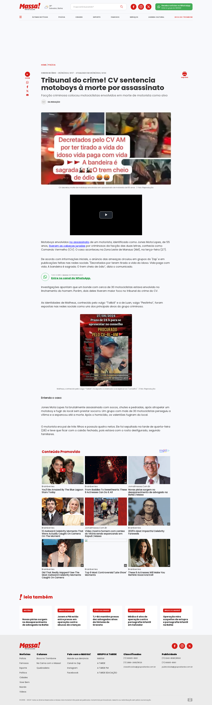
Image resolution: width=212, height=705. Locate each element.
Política (23, 672)
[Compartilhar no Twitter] (27, 91)
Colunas (42, 654)
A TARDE (101, 663)
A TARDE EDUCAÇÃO (107, 672)
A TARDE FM (103, 667)
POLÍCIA (61, 17)
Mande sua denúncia (77, 658)
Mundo (22, 687)
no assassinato (79, 242)
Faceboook (72, 672)
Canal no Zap (74, 663)
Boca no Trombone (46, 658)
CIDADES (78, 17)
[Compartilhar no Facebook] (27, 87)
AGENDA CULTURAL (156, 17)
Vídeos (22, 691)
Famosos (24, 663)
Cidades (23, 677)
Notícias (24, 654)
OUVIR (27, 78)
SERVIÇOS (134, 17)
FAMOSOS (115, 17)
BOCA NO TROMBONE (184, 17)
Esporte (23, 667)
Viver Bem (24, 682)
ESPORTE (96, 17)
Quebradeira (43, 667)
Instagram (72, 667)
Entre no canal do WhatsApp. (71, 278)
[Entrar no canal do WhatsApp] (45, 277)
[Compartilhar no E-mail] (27, 95)
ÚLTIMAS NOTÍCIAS (40, 17)
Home (44, 65)
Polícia (52, 65)
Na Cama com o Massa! (49, 663)
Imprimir (184, 77)
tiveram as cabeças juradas (67, 246)
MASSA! (100, 658)
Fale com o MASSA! (79, 654)
